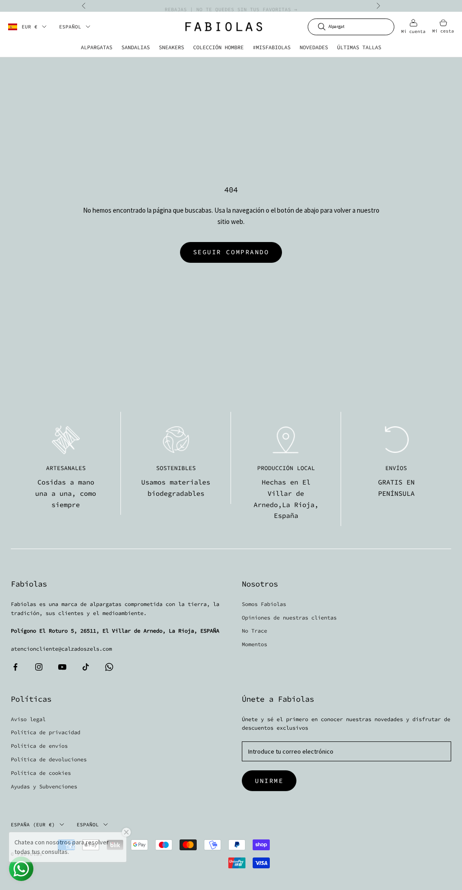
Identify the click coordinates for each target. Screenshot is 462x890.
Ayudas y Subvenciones (44, 786)
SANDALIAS (135, 47)
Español (70, 26)
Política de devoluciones (49, 759)
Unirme (269, 781)
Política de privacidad (45, 732)
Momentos (254, 644)
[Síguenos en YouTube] (62, 666)
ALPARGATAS (96, 47)
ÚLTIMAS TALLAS (359, 47)
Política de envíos (39, 745)
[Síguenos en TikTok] (85, 666)
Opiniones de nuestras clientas (289, 617)
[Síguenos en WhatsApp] (109, 666)
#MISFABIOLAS (272, 47)
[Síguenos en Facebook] (15, 666)
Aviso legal (28, 719)
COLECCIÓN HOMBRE (218, 47)
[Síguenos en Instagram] (38, 666)
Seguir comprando (231, 252)
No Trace (254, 630)
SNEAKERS (171, 47)
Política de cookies (41, 772)
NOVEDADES (314, 47)
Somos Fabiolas (264, 604)
